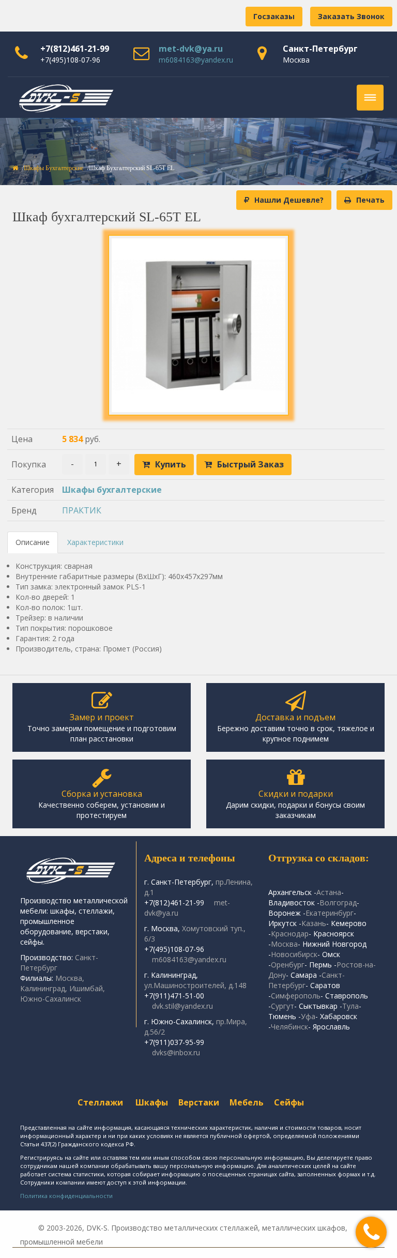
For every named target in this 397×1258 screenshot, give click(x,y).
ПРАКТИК (81, 510)
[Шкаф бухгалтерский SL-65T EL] (198, 325)
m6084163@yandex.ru (196, 60)
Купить (170, 464)
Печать (370, 200)
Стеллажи (100, 1102)
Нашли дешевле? (289, 200)
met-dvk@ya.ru (191, 48)
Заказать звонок (351, 16)
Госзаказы (274, 16)
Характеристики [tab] (95, 542)
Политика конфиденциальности (66, 1196)
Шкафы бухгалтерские (53, 168)
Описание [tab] (33, 542)
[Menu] (370, 98)
